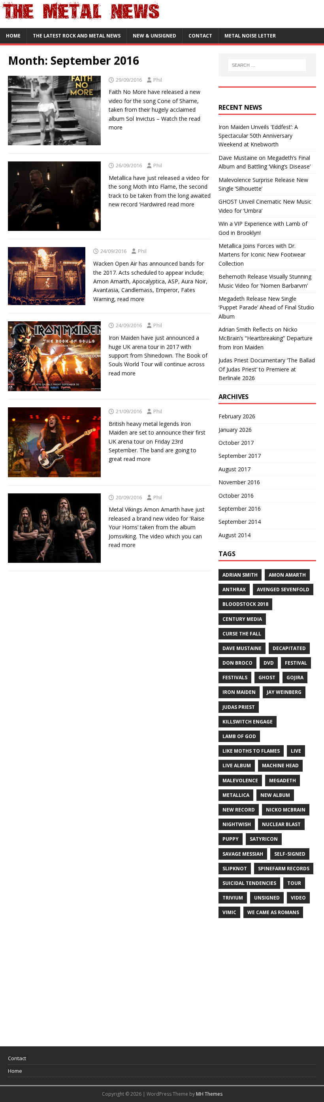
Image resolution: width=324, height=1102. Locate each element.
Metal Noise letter (250, 35)
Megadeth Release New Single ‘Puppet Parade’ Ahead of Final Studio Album (266, 307)
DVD (269, 663)
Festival (296, 663)
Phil (157, 79)
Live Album (236, 765)
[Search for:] (267, 65)
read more (181, 204)
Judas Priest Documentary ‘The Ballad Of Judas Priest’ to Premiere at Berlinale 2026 (267, 369)
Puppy (230, 839)
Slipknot (234, 868)
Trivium (232, 897)
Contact (200, 35)
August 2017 (235, 469)
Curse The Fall (241, 633)
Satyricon (264, 839)
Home (13, 35)
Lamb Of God (239, 736)
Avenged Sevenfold (283, 589)
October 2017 (236, 442)
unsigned (267, 897)
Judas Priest (238, 707)
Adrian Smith (240, 575)
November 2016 (239, 482)
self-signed (289, 854)
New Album (275, 795)
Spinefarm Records (283, 868)
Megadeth (282, 780)
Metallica (235, 795)
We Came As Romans (273, 912)
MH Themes (209, 1094)
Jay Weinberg (284, 692)
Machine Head (280, 765)
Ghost (266, 677)
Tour (294, 883)
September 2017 (240, 455)
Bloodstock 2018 (245, 604)
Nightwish (236, 824)
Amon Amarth (287, 575)
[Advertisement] (271, 978)
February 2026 (237, 416)
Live (296, 751)
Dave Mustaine (242, 648)
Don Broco (237, 663)
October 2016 (236, 495)
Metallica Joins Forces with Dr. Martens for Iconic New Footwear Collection (262, 254)
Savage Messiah (242, 854)
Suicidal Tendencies (249, 883)
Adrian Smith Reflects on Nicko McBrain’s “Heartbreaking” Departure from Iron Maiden (266, 338)
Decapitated (289, 648)
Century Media (242, 619)
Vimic (229, 912)
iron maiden (239, 692)
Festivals (234, 677)
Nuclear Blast (281, 824)
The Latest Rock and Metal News (77, 35)
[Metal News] (80, 23)
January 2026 (235, 429)
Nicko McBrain (285, 809)
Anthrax (234, 589)
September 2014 (240, 521)
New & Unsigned (154, 35)
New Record (238, 809)
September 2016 (240, 508)
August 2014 (235, 535)
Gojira (294, 677)
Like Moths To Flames (251, 751)
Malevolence (240, 780)
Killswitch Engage (247, 721)
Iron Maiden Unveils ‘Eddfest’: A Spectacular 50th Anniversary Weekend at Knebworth (258, 135)
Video (298, 897)
